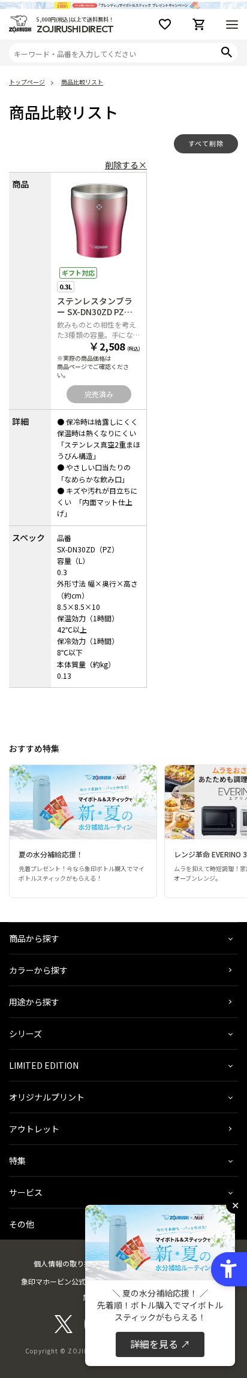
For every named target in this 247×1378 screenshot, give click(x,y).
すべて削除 (206, 143)
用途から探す (34, 1002)
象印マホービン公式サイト (64, 1281)
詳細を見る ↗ (160, 1344)
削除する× (126, 165)
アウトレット (34, 1129)
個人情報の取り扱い (66, 1263)
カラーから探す (38, 970)
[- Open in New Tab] (64, 1330)
